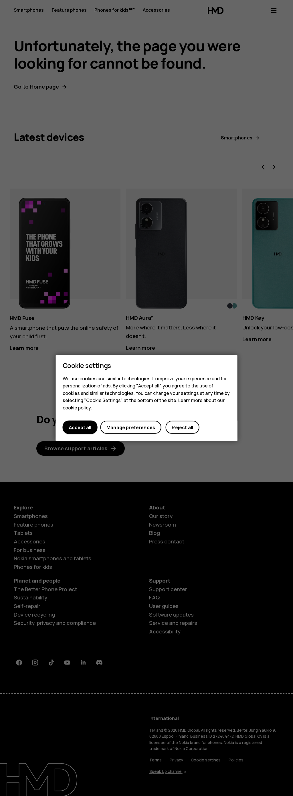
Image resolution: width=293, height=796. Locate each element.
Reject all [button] (182, 427)
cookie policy (77, 408)
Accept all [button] (80, 427)
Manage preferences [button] (130, 427)
